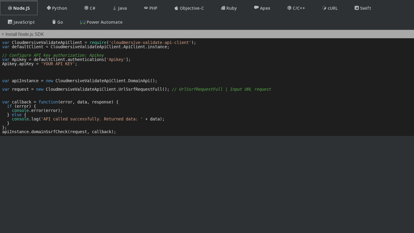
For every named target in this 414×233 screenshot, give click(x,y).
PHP (152, 8)
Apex (264, 8)
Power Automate (103, 22)
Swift (365, 8)
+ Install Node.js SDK (23, 34)
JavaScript (23, 22)
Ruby (231, 8)
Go (59, 22)
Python (59, 8)
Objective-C (191, 8)
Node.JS (21, 8)
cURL (332, 8)
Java (122, 8)
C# (91, 8)
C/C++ (298, 8)
